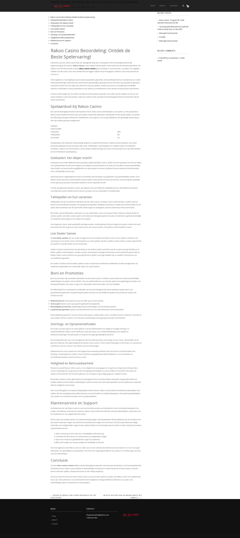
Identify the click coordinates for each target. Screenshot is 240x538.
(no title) (162, 37)
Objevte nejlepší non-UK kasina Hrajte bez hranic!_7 (122, 497)
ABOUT (163, 6)
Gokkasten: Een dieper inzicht (62, 23)
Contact (174, 6)
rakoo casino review (87, 68)
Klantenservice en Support (61, 40)
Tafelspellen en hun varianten (62, 26)
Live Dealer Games (58, 29)
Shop (153, 6)
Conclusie (54, 43)
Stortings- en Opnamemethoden (63, 34)
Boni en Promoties (57, 32)
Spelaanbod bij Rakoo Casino (62, 20)
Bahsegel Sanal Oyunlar (168, 33)
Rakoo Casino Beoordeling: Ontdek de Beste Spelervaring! (73, 17)
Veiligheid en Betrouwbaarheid (62, 37)
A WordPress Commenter (168, 58)
